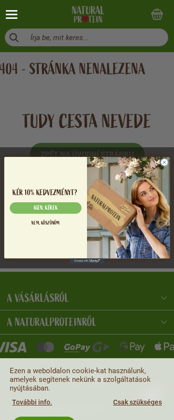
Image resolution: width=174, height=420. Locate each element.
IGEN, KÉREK (46, 207)
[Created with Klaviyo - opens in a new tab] (87, 261)
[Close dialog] (164, 162)
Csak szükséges (137, 402)
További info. (32, 402)
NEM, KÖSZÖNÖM (45, 223)
